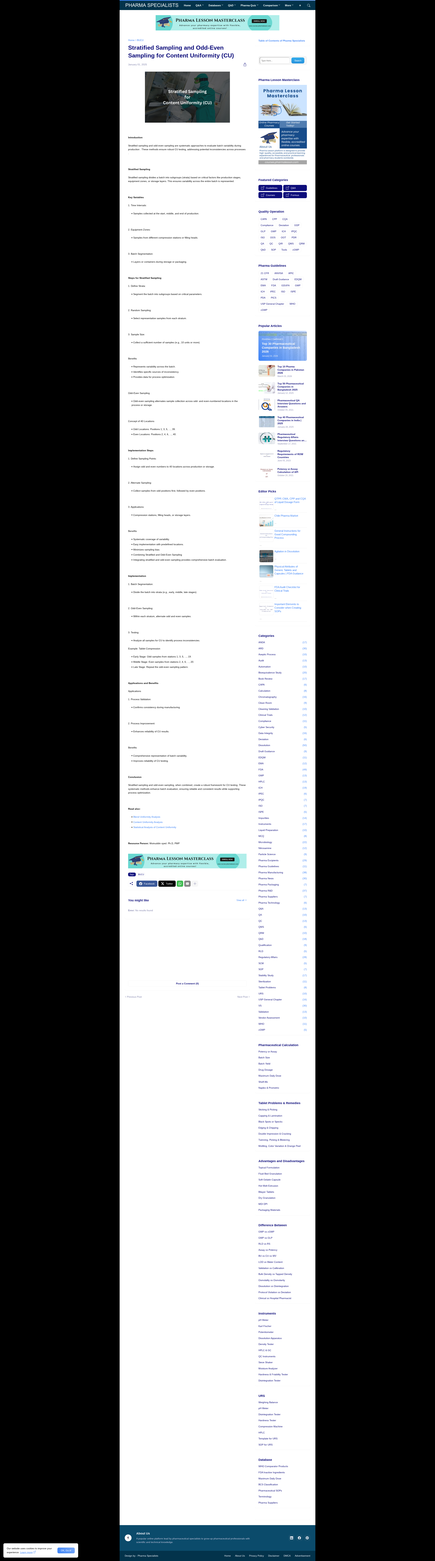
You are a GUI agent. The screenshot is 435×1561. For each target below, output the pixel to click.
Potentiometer (266, 1332)
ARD (282, 648)
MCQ (282, 836)
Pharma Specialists (148, 1555)
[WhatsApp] (180, 884)
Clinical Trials (282, 715)
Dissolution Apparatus (270, 1338)
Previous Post (134, 996)
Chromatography (282, 697)
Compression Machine (270, 1426)
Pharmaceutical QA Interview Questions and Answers (291, 403)
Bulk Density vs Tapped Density (275, 1274)
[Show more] (195, 884)
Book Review (282, 678)
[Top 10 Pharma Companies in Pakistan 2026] (266, 371)
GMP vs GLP (265, 1237)
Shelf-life (263, 1081)
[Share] (244, 64)
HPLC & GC (264, 1350)
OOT (283, 237)
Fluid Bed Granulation (270, 1173)
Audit (282, 660)
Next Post (242, 996)
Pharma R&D (282, 890)
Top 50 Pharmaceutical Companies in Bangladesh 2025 (290, 386)
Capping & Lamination (270, 1115)
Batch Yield (264, 1063)
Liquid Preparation (282, 830)
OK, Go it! (66, 1550)
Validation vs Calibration (271, 1268)
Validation (282, 1011)
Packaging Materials (269, 1210)
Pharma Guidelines (282, 866)
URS (282, 993)
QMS (291, 243)
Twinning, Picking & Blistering (274, 1139)
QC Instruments (266, 1356)
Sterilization (282, 981)
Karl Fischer (264, 1326)
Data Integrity (282, 733)
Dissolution (282, 745)
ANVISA (278, 273)
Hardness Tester (267, 1420)
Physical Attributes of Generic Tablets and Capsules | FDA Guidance (288, 570)
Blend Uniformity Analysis (146, 816)
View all (240, 900)
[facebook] (299, 1538)
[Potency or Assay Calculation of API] (266, 472)
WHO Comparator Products (273, 1466)
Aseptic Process (282, 654)
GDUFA (285, 285)
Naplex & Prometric (268, 1087)
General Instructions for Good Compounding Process (287, 534)
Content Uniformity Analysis (148, 822)
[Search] (307, 5)
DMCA (287, 1555)
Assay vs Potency (267, 1250)
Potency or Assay (267, 1051)
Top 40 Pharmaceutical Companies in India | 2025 (290, 420)
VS (282, 1005)
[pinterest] (307, 1538)
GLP (263, 231)
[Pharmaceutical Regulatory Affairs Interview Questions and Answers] (266, 438)
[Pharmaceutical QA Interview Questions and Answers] (266, 404)
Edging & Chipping (268, 1127)
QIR (281, 243)
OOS (272, 237)
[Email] (187, 884)
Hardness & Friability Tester (273, 1374)
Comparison (270, 5)
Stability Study (282, 975)
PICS (273, 297)
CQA (285, 219)
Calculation (282, 690)
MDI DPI (262, 1204)
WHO (292, 303)
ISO (263, 237)
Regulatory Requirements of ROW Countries (290, 454)
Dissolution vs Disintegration (273, 1286)
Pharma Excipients (282, 860)
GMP (273, 231)
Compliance (267, 225)
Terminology (265, 1496)
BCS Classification (268, 1484)
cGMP (295, 249)
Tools (284, 249)
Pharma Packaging (282, 884)
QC (271, 243)
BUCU (140, 40)
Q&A (198, 5)
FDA (273, 285)
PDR (294, 237)
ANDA (282, 642)
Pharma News (282, 878)
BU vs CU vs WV (267, 1255)
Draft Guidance (281, 279)
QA (262, 243)
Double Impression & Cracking (274, 1133)
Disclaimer (273, 1555)
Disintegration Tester (269, 1380)
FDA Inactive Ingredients (271, 1472)
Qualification (282, 945)
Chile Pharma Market (286, 515)
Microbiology (282, 842)
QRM (302, 243)
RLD (282, 951)
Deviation (284, 225)
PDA (263, 297)
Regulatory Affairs (282, 957)
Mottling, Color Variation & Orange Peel (279, 1146)
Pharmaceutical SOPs (270, 1490)
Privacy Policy (256, 1555)
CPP (274, 219)
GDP (296, 225)
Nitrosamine (282, 848)
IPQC (294, 231)
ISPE (293, 291)
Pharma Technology (282, 902)
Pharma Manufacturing (282, 872)
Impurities (282, 818)
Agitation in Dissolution (286, 551)
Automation (282, 666)
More (288, 5)
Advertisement (302, 1555)
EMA (263, 285)
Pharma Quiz (248, 5)
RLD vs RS (264, 1243)
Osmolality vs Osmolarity (271, 1280)
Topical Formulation (269, 1167)
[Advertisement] (187, 948)
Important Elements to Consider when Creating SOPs (287, 608)
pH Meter (263, 1320)
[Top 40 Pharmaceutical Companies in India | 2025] (266, 421)
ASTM (264, 279)
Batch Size (264, 1057)
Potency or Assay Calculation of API (287, 470)
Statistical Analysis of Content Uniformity (154, 827)
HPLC (282, 781)
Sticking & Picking (267, 1109)
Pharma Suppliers (282, 896)
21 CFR (265, 273)
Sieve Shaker (265, 1362)
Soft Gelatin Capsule (269, 1179)
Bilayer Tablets (266, 1192)
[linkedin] (292, 1538)
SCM (282, 963)
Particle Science (282, 854)
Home (187, 5)
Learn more (26, 1552)
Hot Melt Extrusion (268, 1185)
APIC (291, 273)
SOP (273, 249)
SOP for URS (265, 1444)
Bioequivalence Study (282, 672)
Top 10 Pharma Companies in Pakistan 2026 (290, 369)
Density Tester (266, 1344)
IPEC (273, 291)
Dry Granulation (266, 1197)
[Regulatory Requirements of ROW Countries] (266, 455)
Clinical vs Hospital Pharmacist (274, 1298)
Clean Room (282, 702)
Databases (214, 5)
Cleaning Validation (282, 709)
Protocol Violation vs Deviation (274, 1292)
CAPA (264, 219)
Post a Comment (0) (187, 983)
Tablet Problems (282, 987)
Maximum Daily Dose (269, 1075)
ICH (284, 231)
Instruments (282, 824)
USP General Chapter (272, 303)
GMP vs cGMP (266, 1231)
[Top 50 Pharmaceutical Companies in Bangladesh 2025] (266, 388)
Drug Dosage (265, 1069)
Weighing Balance (268, 1402)
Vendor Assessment (282, 1017)
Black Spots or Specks (270, 1121)
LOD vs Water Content (270, 1262)
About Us (240, 1555)
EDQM (298, 279)
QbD (230, 5)
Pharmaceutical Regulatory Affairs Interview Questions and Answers (291, 437)
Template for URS (267, 1438)
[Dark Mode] (301, 5)
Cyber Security (282, 727)
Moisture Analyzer (268, 1368)
